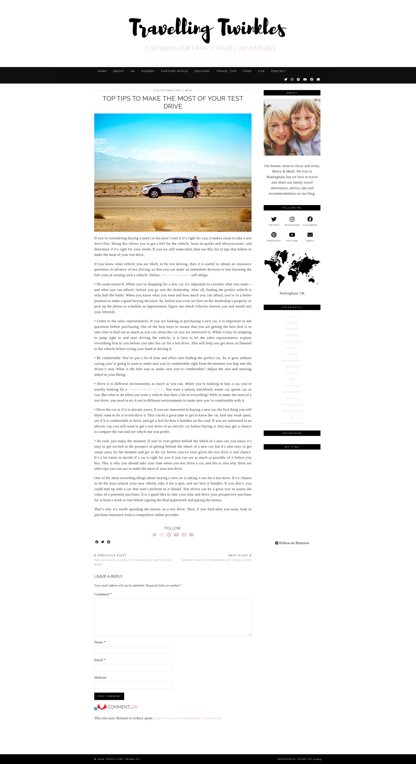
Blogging (292, 322)
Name (100, 642)
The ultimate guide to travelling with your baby (133, 560)
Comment (103, 594)
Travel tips (226, 71)
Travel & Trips (292, 410)
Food (247, 71)
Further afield (174, 71)
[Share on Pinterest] (109, 542)
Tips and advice (292, 404)
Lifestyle (292, 373)
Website (100, 677)
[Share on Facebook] (97, 542)
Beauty (292, 316)
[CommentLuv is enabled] (117, 709)
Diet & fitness (292, 341)
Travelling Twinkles (123, 759)
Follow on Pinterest (293, 543)
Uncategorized (292, 423)
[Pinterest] (298, 79)
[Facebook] (312, 79)
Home (102, 71)
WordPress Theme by (300, 759)
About (118, 71)
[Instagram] (292, 79)
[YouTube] (305, 79)
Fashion (292, 354)
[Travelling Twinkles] (208, 33)
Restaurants (292, 392)
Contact (278, 71)
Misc (189, 90)
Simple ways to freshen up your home (217, 558)
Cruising (202, 71)
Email (100, 660)
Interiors (292, 366)
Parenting (292, 385)
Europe (148, 71)
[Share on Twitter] (103, 542)
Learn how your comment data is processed (187, 718)
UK (133, 71)
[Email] (318, 79)
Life (261, 71)
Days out (292, 335)
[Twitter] (286, 79)
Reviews (292, 398)
